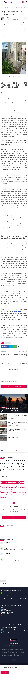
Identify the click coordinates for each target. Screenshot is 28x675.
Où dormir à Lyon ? (7, 609)
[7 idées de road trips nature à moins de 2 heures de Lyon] (3, 417)
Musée (2, 494)
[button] (23, 2)
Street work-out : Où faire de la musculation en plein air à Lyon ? (16, 437)
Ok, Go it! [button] (5, 672)
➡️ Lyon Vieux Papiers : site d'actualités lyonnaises (13, 632)
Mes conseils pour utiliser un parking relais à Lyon (17, 430)
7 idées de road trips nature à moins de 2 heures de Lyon (17, 416)
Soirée (23, 494)
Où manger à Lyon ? (7, 610)
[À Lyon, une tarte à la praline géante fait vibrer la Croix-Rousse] (3, 424)
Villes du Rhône (6, 615)
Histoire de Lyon (21, 487)
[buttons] (13, 660)
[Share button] (19, 346)
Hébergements (12, 487)
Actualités (7, 7)
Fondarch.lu (24, 572)
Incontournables (4, 489)
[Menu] (2, 2)
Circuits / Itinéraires (14, 482)
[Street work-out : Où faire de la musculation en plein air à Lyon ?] (3, 438)
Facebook (5, 346)
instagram (22, 450)
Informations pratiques (15, 489)
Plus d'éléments (23, 363)
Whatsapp (15, 346)
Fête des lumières (22, 485)
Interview (3, 492)
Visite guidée (4, 497)
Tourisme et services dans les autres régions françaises (14, 598)
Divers (22, 482)
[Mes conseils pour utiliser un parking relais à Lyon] (3, 431)
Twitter (11, 346)
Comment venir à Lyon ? (8, 607)
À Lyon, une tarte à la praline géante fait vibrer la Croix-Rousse (17, 423)
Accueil (2, 7)
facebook (8, 450)
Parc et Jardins (9, 494)
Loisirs (14, 492)
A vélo (2, 480)
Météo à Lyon (5, 613)
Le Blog (9, 492)
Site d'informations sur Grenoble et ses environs (12, 624)
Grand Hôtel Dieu (19, 311)
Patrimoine (17, 494)
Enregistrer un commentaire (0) (14, 386)
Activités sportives (10, 480)
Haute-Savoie (10, 593)
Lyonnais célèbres (22, 492)
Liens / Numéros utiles (7, 612)
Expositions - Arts (12, 485)
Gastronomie (4, 487)
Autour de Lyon (4, 482)
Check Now (10, 669)
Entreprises (3, 485)
